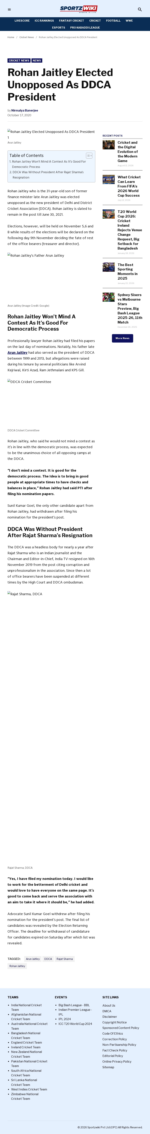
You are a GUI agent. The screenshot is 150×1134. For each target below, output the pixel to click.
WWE (129, 20)
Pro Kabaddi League (85, 27)
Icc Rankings (44, 20)
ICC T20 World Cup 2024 (75, 1024)
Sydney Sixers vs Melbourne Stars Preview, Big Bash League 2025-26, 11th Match (130, 308)
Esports (58, 27)
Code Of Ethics (112, 1033)
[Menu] (9, 9)
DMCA (106, 1011)
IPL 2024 (65, 1019)
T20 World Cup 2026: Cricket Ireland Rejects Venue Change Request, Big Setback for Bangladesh (130, 229)
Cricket (95, 20)
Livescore (22, 20)
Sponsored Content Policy (120, 1028)
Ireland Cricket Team (25, 1047)
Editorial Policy (112, 1056)
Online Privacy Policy (116, 1061)
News (37, 60)
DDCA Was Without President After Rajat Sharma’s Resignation (48, 175)
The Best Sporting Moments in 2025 (128, 272)
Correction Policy (114, 1039)
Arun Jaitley (17, 353)
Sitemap (108, 1067)
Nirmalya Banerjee (24, 110)
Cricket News (26, 37)
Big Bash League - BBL (74, 1005)
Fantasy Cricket (71, 20)
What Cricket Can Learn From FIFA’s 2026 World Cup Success (129, 186)
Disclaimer (109, 1016)
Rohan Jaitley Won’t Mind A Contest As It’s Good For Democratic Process (49, 164)
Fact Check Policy (114, 1050)
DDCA (48, 958)
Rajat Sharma (65, 958)
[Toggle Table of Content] (87, 156)
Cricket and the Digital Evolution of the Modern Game (128, 151)
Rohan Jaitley (17, 966)
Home (11, 37)
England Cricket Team (26, 1042)
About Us (108, 1005)
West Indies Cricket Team (29, 1089)
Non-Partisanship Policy (119, 1044)
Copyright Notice (114, 1022)
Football (113, 20)
